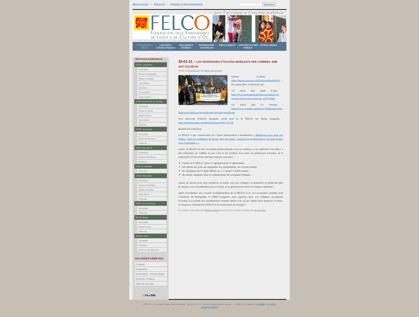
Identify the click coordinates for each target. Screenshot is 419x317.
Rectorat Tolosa (146, 110)
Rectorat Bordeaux (147, 157)
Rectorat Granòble (147, 185)
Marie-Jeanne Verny (214, 70)
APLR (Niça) (142, 217)
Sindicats (143, 87)
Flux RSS (150, 295)
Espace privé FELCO (209, 307)
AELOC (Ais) (142, 236)
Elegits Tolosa (145, 115)
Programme (141, 269)
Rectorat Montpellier (148, 74)
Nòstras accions (212, 210)
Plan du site (159, 4)
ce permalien (260, 210)
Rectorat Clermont (147, 138)
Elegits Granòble (146, 189)
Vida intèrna (144, 83)
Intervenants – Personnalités (150, 273)
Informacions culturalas (206, 46)
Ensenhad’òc (144, 92)
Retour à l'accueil (141, 4)
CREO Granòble (144, 175)
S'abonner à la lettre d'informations (186, 4)
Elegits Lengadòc (146, 78)
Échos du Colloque (145, 278)
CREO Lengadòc (144, 64)
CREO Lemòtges (144, 166)
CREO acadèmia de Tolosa (149, 101)
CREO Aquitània (144, 147)
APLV (272, 304)
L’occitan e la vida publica (248, 46)
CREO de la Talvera (145, 203)
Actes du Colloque (145, 283)
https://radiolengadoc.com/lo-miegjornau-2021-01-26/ (206, 122)
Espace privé (145, 97)
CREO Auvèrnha (144, 129)
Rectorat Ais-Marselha (149, 249)
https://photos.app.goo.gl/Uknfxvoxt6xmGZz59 (255, 80)
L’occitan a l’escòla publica (165, 46)
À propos (140, 264)
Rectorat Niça (145, 226)
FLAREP (261, 304)
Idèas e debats (227, 45)
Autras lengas (268, 45)
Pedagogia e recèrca (186, 46)
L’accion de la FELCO (145, 46)
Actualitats (143, 69)
